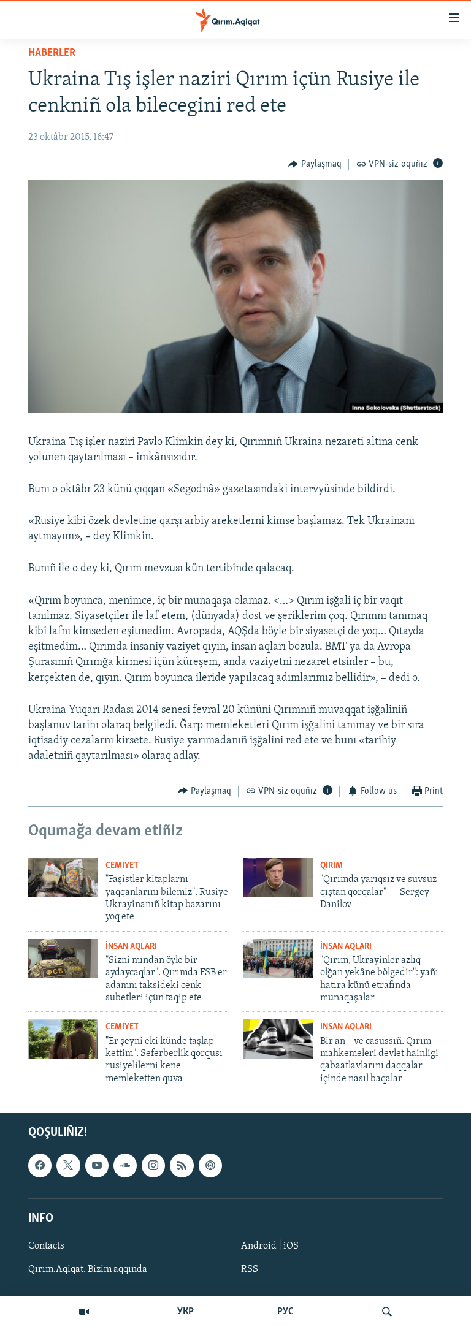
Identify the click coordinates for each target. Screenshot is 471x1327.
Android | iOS (270, 1246)
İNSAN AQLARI (131, 946)
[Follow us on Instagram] (153, 1165)
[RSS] (181, 1165)
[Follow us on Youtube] (97, 1165)
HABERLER (51, 53)
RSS (249, 1269)
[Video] (84, 1311)
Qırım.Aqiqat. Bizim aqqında (87, 1269)
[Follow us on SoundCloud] (125, 1165)
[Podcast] (210, 1165)
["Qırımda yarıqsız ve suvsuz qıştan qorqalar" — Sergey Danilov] (278, 877)
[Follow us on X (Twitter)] (68, 1165)
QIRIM (331, 865)
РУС (285, 1312)
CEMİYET (122, 865)
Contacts (46, 1246)
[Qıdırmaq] (387, 1311)
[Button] (315, 164)
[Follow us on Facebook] (40, 1165)
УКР (185, 1312)
